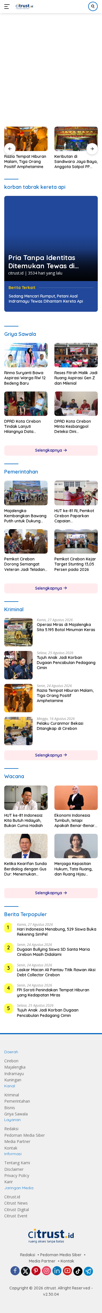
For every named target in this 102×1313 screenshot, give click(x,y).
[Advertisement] (51, 67)
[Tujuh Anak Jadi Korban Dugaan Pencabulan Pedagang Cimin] (18, 665)
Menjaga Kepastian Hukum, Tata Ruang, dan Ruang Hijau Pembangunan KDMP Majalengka (74, 869)
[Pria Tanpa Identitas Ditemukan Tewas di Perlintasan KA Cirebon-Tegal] (51, 238)
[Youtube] (67, 1271)
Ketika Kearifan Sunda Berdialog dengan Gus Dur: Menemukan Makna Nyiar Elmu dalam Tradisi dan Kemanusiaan (25, 869)
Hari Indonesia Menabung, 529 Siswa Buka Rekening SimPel (56, 932)
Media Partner (17, 1141)
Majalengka (15, 1067)
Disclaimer (14, 1169)
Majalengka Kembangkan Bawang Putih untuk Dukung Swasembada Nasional (25, 516)
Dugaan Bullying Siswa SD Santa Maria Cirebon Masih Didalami (53, 952)
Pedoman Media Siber (24, 1135)
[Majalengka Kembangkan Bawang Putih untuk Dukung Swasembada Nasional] (26, 493)
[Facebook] (15, 1271)
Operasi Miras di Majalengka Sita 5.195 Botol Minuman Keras (66, 627)
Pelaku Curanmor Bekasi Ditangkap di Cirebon (60, 726)
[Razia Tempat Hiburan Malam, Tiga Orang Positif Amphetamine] (26, 139)
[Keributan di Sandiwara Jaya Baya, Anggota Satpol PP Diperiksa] (76, 139)
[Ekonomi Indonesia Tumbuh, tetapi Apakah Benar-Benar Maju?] (76, 798)
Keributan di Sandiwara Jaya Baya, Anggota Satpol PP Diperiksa (75, 161)
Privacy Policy (16, 1175)
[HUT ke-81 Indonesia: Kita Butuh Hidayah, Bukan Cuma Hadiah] (26, 798)
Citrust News (16, 1203)
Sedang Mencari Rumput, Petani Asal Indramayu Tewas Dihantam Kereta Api (46, 299)
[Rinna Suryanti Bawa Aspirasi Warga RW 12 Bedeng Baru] (26, 355)
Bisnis (9, 1107)
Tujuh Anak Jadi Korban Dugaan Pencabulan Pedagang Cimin (66, 662)
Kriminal (11, 1095)
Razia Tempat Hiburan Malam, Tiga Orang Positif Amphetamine (25, 161)
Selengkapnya (49, 450)
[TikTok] (77, 1271)
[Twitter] (25, 1271)
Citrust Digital (16, 1209)
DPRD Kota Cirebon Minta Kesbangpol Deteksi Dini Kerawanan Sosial (72, 426)
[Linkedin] (56, 1271)
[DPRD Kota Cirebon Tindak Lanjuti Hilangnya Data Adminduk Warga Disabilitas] (26, 403)
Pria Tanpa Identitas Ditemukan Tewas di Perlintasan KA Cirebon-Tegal (48, 262)
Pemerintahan (17, 1101)
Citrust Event (15, 1215)
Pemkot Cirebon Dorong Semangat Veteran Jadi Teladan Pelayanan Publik (24, 564)
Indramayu (14, 1073)
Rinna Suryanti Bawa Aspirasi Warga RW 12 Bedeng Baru (25, 378)
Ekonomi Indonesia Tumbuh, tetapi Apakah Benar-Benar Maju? (74, 820)
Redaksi (11, 1128)
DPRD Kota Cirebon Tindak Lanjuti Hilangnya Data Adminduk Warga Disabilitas (22, 426)
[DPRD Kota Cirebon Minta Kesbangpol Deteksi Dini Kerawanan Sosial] (76, 403)
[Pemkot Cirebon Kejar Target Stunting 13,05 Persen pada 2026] (76, 541)
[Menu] (8, 6)
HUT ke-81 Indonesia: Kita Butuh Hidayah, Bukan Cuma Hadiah (23, 820)
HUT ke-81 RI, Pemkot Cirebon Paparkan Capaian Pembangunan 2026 (74, 516)
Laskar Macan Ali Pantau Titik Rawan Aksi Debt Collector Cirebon (56, 972)
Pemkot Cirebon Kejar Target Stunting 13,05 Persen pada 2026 (75, 564)
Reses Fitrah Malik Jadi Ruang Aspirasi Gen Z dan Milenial (75, 378)
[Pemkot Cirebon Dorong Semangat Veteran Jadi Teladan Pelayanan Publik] (26, 541)
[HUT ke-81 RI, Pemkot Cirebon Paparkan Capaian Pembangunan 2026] (76, 493)
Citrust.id (12, 1196)
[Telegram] (88, 1271)
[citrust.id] (23, 6)
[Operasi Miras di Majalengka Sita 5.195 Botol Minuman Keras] (18, 632)
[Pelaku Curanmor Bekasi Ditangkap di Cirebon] (18, 731)
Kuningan (12, 1079)
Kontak (10, 1148)
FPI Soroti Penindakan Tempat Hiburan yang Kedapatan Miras (53, 992)
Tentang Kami (17, 1162)
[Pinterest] (36, 1271)
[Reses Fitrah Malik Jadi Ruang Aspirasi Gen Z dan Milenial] (76, 355)
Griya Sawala (16, 1114)
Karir (8, 1181)
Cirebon (11, 1060)
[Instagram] (46, 1271)
